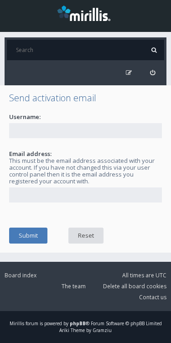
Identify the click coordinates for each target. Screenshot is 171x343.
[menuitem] (152, 72)
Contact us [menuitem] (152, 297)
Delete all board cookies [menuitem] (134, 286)
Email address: (30, 154)
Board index (20, 275)
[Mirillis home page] (86, 13)
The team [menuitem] (74, 286)
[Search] (154, 50)
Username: (25, 117)
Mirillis (17, 323)
